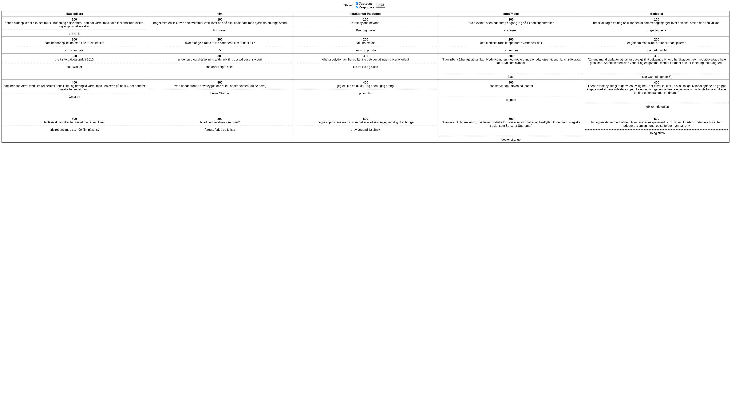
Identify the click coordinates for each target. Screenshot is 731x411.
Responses (366, 7)
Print (380, 5)
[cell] (74, 27)
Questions (365, 3)
